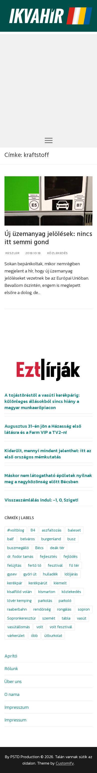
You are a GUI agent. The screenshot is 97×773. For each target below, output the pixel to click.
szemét (48, 618)
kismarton (46, 592)
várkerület (16, 635)
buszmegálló (18, 548)
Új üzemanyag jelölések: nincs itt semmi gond (48, 238)
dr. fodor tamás (20, 556)
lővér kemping (19, 600)
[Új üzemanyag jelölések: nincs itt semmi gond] (48, 201)
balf (10, 539)
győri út (30, 574)
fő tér (74, 565)
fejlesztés (48, 556)
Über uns (13, 681)
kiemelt (60, 583)
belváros (27, 539)
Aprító (10, 656)
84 (33, 530)
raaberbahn (17, 609)
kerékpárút (38, 583)
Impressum (15, 719)
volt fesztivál (60, 627)
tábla (66, 618)
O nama (11, 694)
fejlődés (70, 556)
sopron (84, 609)
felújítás (14, 565)
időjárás (71, 574)
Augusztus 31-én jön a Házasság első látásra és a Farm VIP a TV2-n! (42, 429)
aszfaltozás (51, 530)
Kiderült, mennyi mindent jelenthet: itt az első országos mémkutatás (47, 453)
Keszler (11, 253)
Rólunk (11, 668)
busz (71, 539)
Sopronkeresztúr (21, 618)
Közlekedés (57, 253)
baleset (74, 530)
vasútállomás (18, 627)
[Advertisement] (48, 82)
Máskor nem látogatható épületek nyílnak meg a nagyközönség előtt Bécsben (48, 478)
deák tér (57, 548)
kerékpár (14, 583)
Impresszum (16, 707)
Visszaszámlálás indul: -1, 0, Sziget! (41, 500)
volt (39, 627)
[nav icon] (48, 140)
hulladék (50, 574)
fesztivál (55, 565)
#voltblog (15, 530)
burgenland (51, 539)
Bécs (39, 548)
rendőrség (42, 609)
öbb (34, 635)
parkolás (45, 600)
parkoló (65, 600)
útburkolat (53, 635)
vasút (81, 618)
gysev (12, 574)
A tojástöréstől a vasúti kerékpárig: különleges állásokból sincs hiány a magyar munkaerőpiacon (42, 401)
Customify (65, 763)
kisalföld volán (19, 592)
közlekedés (71, 592)
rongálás (64, 609)
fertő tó (34, 565)
